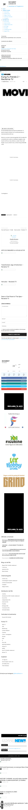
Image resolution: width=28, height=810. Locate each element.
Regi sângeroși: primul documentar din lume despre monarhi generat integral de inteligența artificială (13, 541)
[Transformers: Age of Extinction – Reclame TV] (14, 257)
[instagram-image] (7, 682)
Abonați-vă (23, 389)
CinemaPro (6, 12)
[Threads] (8, 33)
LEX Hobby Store (5, 663)
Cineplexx (6, 18)
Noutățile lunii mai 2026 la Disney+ (16, 558)
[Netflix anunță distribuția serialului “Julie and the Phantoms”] (14, 799)
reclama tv (15, 214)
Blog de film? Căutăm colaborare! (9, 565)
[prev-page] (1, 301)
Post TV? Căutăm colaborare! (8, 650)
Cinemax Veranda (8, 16)
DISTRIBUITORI (6, 20)
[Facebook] (1, 33)
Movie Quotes (5, 571)
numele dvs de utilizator (6, 41)
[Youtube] (7, 33)
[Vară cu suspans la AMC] (14, 787)
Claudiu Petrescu (14, 239)
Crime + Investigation (6, 634)
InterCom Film (5, 601)
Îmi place (24, 377)
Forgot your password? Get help (8, 48)
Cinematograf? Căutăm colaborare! (9, 580)
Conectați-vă (23, 380)
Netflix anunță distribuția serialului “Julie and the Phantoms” (14, 804)
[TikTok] (4, 33)
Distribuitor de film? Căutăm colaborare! (11, 596)
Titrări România (5, 665)
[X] (5, 33)
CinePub (4, 594)
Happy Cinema (7, 15)
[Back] (1, 34)
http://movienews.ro (14, 241)
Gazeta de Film (5, 569)
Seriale (1, 793)
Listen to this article (8, 128)
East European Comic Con (7, 661)
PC (0, 768)
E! (2, 640)
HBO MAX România (6, 644)
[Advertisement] (11, 204)
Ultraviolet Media (6, 609)
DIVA (3, 638)
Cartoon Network (5, 630)
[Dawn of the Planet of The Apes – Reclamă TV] (14, 289)
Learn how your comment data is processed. (13, 338)
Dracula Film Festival (6, 617)
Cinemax (4, 632)
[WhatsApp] (16, 221)
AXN (3, 626)
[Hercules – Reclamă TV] (14, 274)
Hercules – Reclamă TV (9, 282)
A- (2, 807)
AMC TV (3, 624)
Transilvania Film (8, 29)
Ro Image (6, 26)
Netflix (3, 648)
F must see (4, 567)
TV (0, 782)
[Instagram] (2, 33)
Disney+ (4, 636)
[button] (2, 69)
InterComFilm (7, 23)
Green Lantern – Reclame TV (20, 230)
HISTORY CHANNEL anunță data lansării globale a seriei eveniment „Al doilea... (13, 779)
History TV (4, 646)
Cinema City (7, 13)
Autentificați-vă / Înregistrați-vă (16, 6)
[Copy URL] (25, 221)
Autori (4, 8)
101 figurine (4, 659)
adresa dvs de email (5, 55)
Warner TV (4, 652)
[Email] (20, 221)
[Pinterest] (12, 221)
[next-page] (2, 301)
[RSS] (3, 33)
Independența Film (8, 24)
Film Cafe (4, 642)
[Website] (6, 33)
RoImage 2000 (5, 605)
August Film (6, 31)
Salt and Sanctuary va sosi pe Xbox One (14, 767)
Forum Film (6, 21)
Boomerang (4, 628)
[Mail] (10, 244)
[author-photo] (14, 237)
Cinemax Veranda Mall (7, 582)
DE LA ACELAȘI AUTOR (18, 250)
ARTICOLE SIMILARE (6, 250)
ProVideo (6, 28)
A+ (2, 802)
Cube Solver (4, 545)
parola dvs (3, 45)
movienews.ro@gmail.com (14, 748)
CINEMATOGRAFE (6, 10)
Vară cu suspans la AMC (8, 792)
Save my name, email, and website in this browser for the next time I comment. (13, 330)
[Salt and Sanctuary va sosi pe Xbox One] (14, 763)
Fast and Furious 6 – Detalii (7, 230)
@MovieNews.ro (17, 673)
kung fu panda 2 (9, 214)
